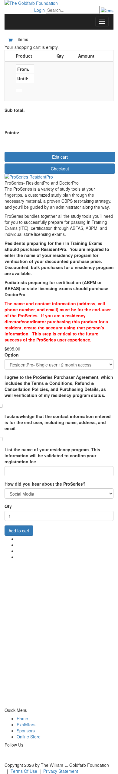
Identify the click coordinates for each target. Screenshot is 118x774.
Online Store (29, 737)
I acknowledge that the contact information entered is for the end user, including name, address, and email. (58, 422)
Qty (8, 506)
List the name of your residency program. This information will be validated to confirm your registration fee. (52, 455)
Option (12, 355)
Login (39, 10)
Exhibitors (26, 725)
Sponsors (26, 731)
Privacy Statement (60, 771)
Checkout (60, 169)
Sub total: (15, 110)
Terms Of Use (24, 771)
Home (22, 718)
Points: (12, 132)
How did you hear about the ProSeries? (45, 484)
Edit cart (60, 157)
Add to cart (18, 531)
